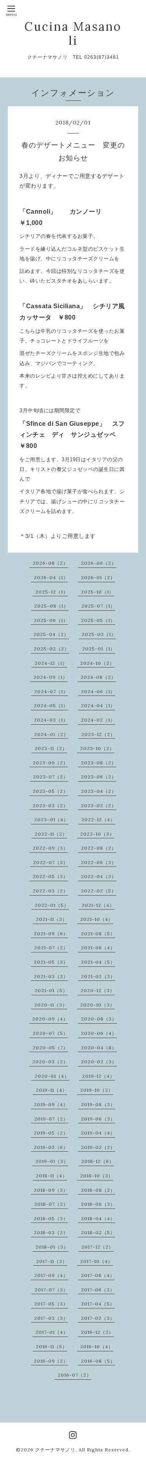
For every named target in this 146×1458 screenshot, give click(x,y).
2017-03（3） (51, 1318)
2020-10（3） (97, 1005)
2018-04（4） (98, 1218)
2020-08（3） (99, 1019)
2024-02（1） (98, 720)
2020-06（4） (99, 1033)
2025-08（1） (51, 606)
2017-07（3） (51, 1290)
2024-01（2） (51, 734)
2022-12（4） (98, 819)
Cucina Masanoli (73, 33)
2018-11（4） (51, 1176)
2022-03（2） (50, 891)
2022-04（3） (98, 876)
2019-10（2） (96, 1090)
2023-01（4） (51, 819)
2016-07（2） (74, 1375)
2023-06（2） (98, 777)
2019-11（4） (51, 1090)
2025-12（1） (51, 592)
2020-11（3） (50, 1005)
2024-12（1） (51, 663)
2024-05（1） (51, 705)
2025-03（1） (99, 634)
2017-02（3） (98, 1318)
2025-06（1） (51, 620)
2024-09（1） (50, 677)
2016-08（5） (98, 1361)
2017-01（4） (51, 1332)
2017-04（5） (98, 1304)
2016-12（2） (97, 1332)
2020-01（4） (52, 1076)
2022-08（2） (98, 848)
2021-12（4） (98, 905)
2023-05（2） (50, 791)
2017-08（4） (98, 1275)
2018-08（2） (98, 1190)
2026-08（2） (50, 563)
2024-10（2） (97, 663)
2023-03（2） (50, 805)
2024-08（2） (98, 677)
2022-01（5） (52, 905)
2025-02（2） (51, 649)
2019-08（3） (98, 1104)
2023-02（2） (98, 805)
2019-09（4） (51, 1104)
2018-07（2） (51, 1204)
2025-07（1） (98, 606)
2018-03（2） (51, 1232)
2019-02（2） (98, 1147)
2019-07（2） (51, 1119)
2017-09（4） (51, 1275)
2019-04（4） (98, 1133)
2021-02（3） (98, 976)
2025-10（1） (97, 592)
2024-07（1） (51, 691)
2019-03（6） (51, 1147)
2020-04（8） (99, 1047)
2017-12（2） (97, 1247)
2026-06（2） (98, 563)
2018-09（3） (51, 1190)
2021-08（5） (98, 933)
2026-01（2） (98, 577)
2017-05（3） (51, 1304)
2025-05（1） (98, 620)
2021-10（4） (96, 919)
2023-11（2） (51, 748)
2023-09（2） (50, 763)
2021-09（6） (51, 933)
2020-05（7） (50, 1047)
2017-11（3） (51, 1261)
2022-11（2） (51, 834)
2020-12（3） (98, 990)
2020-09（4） (50, 1019)
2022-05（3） (50, 876)
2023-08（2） (98, 763)
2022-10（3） (97, 834)
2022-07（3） (50, 862)
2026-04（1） (51, 577)
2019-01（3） (52, 1161)
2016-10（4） (96, 1346)
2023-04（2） (98, 791)
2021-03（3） (51, 976)
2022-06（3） (98, 862)
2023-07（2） (50, 777)
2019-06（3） (98, 1119)
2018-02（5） (98, 1232)
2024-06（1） (98, 691)
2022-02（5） (98, 891)
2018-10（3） (96, 1176)
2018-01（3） (52, 1247)
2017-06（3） (98, 1290)
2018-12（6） (97, 1161)
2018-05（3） (51, 1218)
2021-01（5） (51, 990)
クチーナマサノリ (55, 1450)
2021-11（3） (51, 919)
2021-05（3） (51, 962)
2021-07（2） (51, 947)
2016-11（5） (51, 1346)
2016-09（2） (51, 1361)
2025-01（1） (98, 649)
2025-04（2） (51, 634)
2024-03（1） (51, 720)
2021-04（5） (98, 962)
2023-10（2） (97, 748)
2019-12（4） (98, 1076)
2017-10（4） (96, 1261)
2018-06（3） (98, 1204)
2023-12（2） (98, 734)
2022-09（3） (50, 848)
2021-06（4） (98, 947)
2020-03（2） (50, 1062)
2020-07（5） (50, 1033)
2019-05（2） (51, 1133)
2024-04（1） (98, 705)
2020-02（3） (99, 1062)
